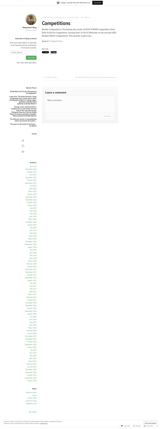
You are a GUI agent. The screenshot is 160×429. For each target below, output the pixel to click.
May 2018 (33, 255)
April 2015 (32, 358)
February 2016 (31, 331)
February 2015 (31, 364)
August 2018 (32, 247)
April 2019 (32, 236)
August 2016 (32, 314)
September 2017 (30, 278)
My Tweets (32, 412)
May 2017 (33, 289)
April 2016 (32, 325)
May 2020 (33, 214)
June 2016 (32, 319)
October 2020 (31, 202)
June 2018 (32, 253)
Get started (97, 2)
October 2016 (31, 308)
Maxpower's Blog (29, 27)
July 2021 (33, 186)
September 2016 (30, 311)
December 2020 (31, 197)
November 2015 (31, 339)
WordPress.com (31, 403)
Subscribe (31, 58)
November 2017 (31, 272)
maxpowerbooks (47, 17)
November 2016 (31, 305)
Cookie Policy (44, 423)
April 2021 (32, 189)
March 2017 (32, 294)
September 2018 (30, 244)
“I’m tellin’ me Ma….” (51, 77)
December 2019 (31, 222)
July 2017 (33, 283)
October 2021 (31, 180)
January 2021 (31, 194)
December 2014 (31, 369)
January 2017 (31, 300)
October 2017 (31, 275)
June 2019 (32, 230)
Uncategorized (60, 17)
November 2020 (31, 200)
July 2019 (33, 228)
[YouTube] (22, 151)
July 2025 (33, 166)
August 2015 (32, 347)
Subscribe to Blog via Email (25, 38)
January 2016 (31, 333)
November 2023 (31, 169)
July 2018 (33, 250)
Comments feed (31, 401)
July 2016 (33, 317)
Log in (34, 395)
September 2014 (30, 378)
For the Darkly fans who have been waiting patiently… (96, 77)
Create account (31, 392)
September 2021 (30, 183)
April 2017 (32, 292)
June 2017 (32, 286)
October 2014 (31, 375)
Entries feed (32, 398)
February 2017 (31, 297)
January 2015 (31, 367)
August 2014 (32, 381)
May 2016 (33, 322)
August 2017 (32, 280)
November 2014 (31, 372)
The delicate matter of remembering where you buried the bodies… (23, 120)
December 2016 (31, 303)
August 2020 (32, 205)
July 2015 (33, 350)
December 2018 (31, 242)
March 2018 (32, 261)
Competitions (56, 41)
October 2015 (31, 342)
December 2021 (31, 177)
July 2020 (33, 208)
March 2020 (32, 219)
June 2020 (32, 211)
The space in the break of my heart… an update (23, 125)
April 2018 (32, 258)
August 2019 (32, 225)
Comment (107, 116)
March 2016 (32, 328)
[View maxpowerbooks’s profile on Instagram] (22, 146)
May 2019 (33, 233)
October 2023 (31, 172)
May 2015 (33, 356)
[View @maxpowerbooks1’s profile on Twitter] (22, 140)
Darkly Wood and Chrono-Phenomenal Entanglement (23, 92)
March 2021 (32, 191)
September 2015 (30, 344)
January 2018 (31, 266)
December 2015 (31, 336)
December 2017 (31, 269)
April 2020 (32, 216)
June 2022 (32, 175)
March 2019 (32, 239)
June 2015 (32, 353)
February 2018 (31, 264)
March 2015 (32, 361)
